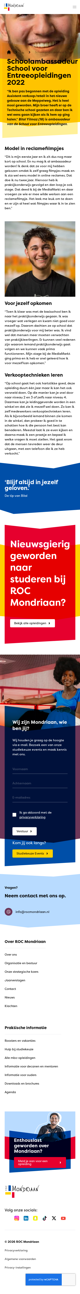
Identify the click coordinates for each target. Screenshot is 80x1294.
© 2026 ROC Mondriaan (22, 1242)
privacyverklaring (32, 817)
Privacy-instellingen (18, 1267)
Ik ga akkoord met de (35, 814)
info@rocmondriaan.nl (32, 912)
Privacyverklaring (16, 1250)
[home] (14, 7)
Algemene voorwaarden (20, 1259)
